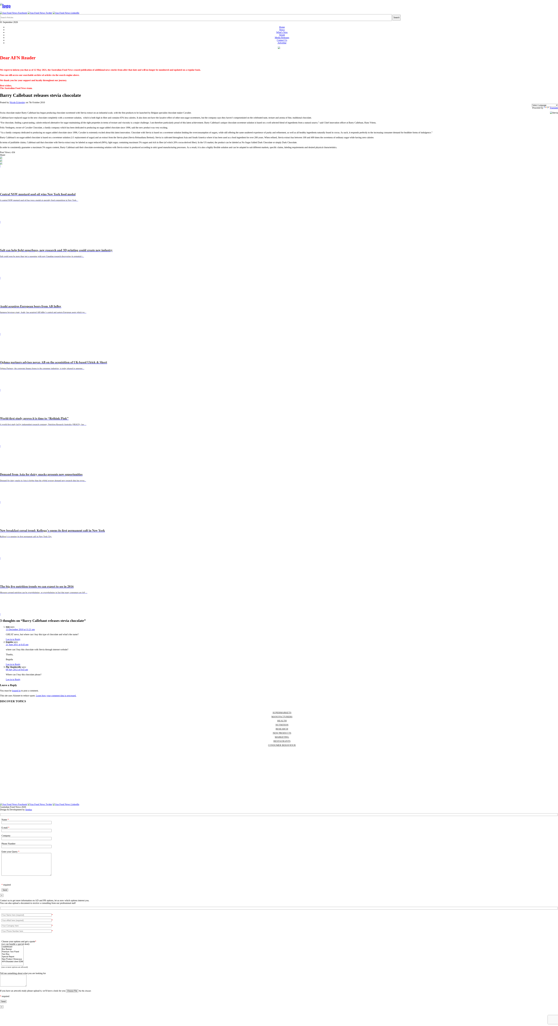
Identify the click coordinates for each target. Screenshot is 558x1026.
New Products (282, 733)
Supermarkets (282, 712)
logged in (16, 690)
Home (282, 27)
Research (282, 729)
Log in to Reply (13, 639)
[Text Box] (12, 954)
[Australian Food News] (5, 5)
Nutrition (282, 725)
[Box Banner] (12, 949)
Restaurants (281, 741)
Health (282, 721)
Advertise (282, 43)
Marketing (282, 737)
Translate (554, 108)
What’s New (282, 32)
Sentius (28, 809)
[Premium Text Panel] (12, 952)
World (282, 35)
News (282, 29)
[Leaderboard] (12, 947)
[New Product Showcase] (12, 959)
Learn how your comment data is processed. (56, 695)
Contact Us (282, 40)
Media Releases (282, 37)
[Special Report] (12, 956)
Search (396, 17)
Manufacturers (281, 716)
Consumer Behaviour (282, 745)
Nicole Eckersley (17, 102)
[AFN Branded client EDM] (12, 961)
